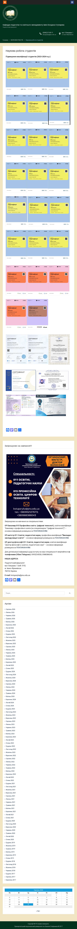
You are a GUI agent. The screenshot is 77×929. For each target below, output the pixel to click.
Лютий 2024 (10, 702)
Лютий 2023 (10, 740)
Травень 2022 (10, 768)
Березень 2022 (11, 774)
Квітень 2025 (10, 659)
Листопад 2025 (11, 637)
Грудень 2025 (10, 634)
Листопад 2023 (11, 712)
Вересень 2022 (11, 755)
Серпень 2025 (10, 646)
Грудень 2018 (10, 861)
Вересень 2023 (11, 718)
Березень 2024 (11, 699)
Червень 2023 (10, 727)
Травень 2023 (10, 730)
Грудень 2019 (10, 842)
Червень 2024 (10, 690)
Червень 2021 (10, 802)
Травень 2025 (10, 656)
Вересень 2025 (11, 643)
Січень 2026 (10, 631)
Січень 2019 (10, 858)
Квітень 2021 (10, 808)
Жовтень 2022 (10, 752)
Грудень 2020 (10, 821)
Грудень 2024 (10, 671)
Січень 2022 (10, 780)
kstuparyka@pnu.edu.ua (49, 34)
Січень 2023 (10, 743)
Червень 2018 (10, 870)
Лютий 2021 (10, 814)
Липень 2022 (10, 762)
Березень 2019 (11, 855)
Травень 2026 (10, 618)
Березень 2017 (11, 880)
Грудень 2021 (10, 783)
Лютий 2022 (10, 777)
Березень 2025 (11, 662)
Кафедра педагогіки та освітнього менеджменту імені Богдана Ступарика (33, 25)
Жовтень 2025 (10, 640)
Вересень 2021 (11, 793)
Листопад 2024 (11, 674)
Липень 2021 (10, 799)
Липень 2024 (10, 687)
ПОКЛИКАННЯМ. (40, 531)
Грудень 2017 (10, 874)
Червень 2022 (10, 765)
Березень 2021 (11, 811)
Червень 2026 (10, 615)
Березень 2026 (11, 625)
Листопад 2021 (11, 786)
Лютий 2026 (10, 628)
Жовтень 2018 (10, 867)
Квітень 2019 (10, 852)
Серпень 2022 (10, 758)
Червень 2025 (10, 653)
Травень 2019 (10, 849)
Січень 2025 (10, 668)
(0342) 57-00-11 (48, 32)
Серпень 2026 (10, 609)
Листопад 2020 (11, 824)
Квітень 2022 (10, 771)
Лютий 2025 (10, 665)
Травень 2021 (10, 805)
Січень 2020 (10, 839)
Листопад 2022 (11, 749)
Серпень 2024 (10, 684)
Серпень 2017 (10, 877)
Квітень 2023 (10, 734)
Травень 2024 (10, 693)
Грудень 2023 (10, 709)
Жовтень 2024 (10, 678)
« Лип (38, 911)
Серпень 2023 (10, 721)
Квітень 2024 (10, 696)
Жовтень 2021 (10, 790)
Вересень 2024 (11, 681)
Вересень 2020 (11, 827)
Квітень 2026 (10, 622)
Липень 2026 (10, 612)
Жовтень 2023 (10, 715)
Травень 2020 (10, 833)
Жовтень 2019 (10, 846)
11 (19, 900)
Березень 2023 (11, 737)
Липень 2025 (10, 650)
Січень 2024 (10, 706)
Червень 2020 (10, 830)
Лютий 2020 (10, 836)
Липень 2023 (10, 724)
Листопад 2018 (11, 864)
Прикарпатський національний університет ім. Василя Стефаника (36, 926)
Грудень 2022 (10, 746)
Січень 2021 (10, 818)
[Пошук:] (35, 593)
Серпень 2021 (10, 796)
